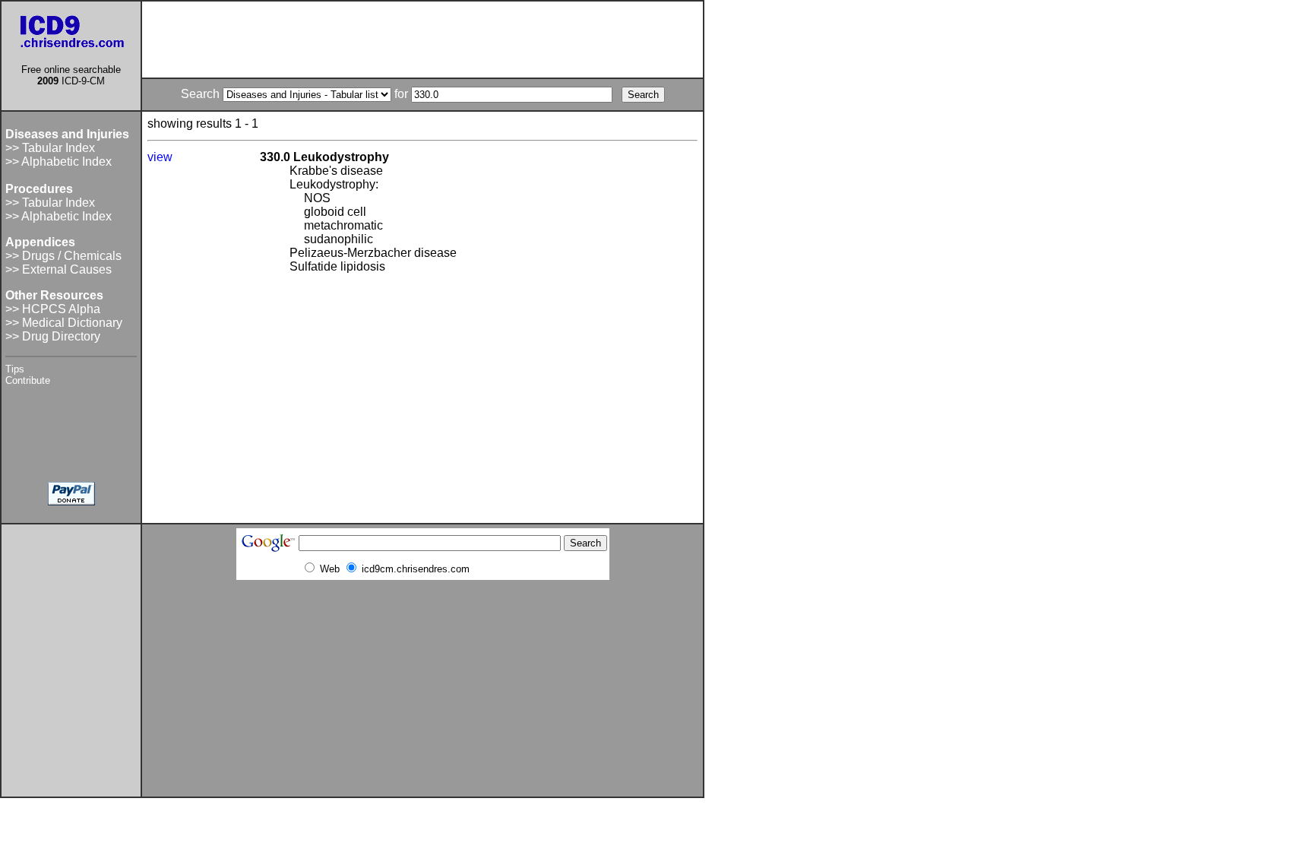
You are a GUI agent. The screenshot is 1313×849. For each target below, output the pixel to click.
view (159, 156)
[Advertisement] (422, 39)
